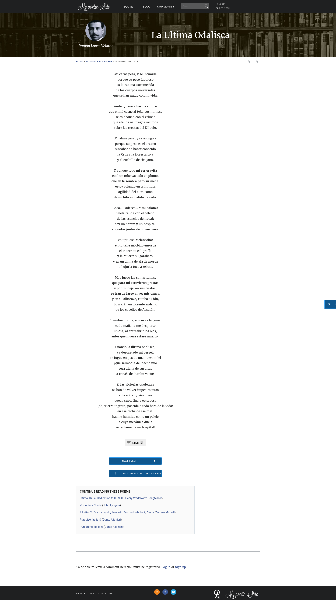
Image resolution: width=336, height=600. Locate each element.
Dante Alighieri (112, 519)
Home (79, 61)
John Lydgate (111, 505)
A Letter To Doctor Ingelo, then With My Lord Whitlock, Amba (117, 512)
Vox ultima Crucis (91, 505)
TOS (92, 593)
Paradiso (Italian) (90, 519)
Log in (166, 567)
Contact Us (105, 593)
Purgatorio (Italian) (91, 526)
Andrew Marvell (165, 512)
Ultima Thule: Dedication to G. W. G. (102, 498)
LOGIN (222, 4)
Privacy (80, 593)
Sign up (180, 567)
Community (165, 6)
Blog (146, 6)
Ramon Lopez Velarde (99, 61)
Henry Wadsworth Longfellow (143, 498)
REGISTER (224, 8)
